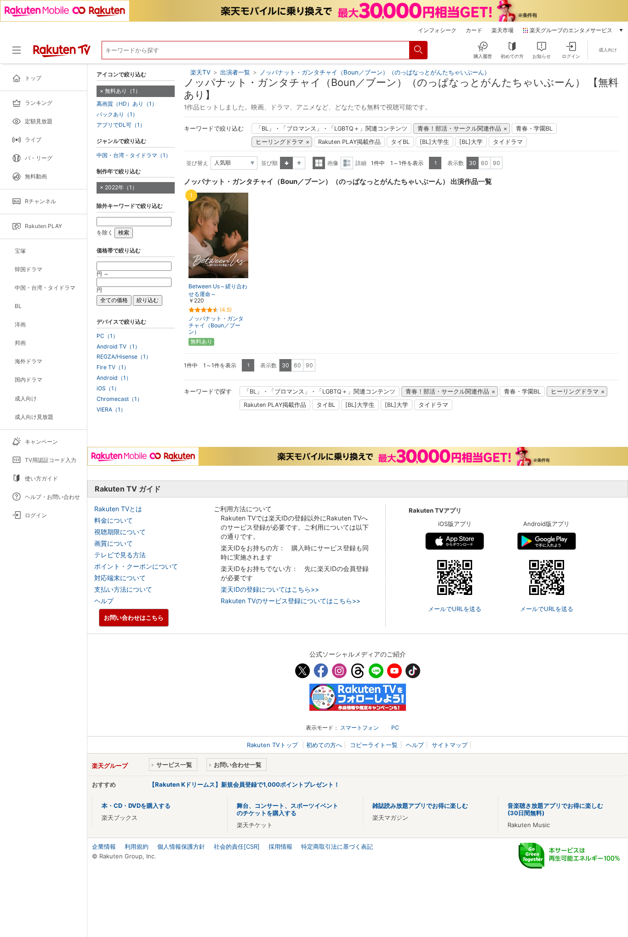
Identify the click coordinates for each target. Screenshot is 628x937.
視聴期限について (120, 532)
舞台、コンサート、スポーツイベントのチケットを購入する (287, 809)
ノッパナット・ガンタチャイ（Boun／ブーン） (216, 325)
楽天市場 (502, 30)
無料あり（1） (123, 90)
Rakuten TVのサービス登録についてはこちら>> (290, 601)
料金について (113, 520)
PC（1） (107, 336)
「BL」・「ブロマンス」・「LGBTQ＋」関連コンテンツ (331, 128)
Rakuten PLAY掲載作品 (349, 141)
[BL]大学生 (434, 141)
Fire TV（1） (113, 367)
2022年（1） (121, 187)
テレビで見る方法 (120, 555)
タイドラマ (508, 141)
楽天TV (200, 72)
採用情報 (280, 846)
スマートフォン (359, 727)
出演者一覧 (235, 72)
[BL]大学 (471, 141)
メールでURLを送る (454, 608)
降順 (299, 163)
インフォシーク (437, 30)
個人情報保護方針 (181, 846)
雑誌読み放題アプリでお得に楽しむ (420, 805)
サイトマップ (450, 744)
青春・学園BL (534, 128)
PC (395, 727)
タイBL (400, 141)
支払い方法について (123, 589)
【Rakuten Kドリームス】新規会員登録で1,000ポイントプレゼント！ (244, 784)
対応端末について (120, 578)
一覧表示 (319, 163)
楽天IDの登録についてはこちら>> (270, 589)
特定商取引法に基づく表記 (337, 846)
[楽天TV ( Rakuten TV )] (62, 53)
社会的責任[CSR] (237, 846)
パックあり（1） (117, 114)
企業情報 (104, 846)
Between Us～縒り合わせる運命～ (217, 290)
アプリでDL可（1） (121, 125)
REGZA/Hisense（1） (124, 357)
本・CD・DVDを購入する (136, 805)
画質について (113, 543)
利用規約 (136, 846)
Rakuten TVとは (118, 509)
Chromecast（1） (120, 399)
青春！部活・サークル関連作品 (459, 128)
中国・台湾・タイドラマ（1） (134, 155)
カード (474, 30)
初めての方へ (324, 744)
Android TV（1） (118, 346)
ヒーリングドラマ (279, 141)
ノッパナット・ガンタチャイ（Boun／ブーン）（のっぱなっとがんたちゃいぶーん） (375, 72)
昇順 (286, 163)
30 (472, 163)
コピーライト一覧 (374, 744)
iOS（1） (108, 388)
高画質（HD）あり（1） (127, 104)
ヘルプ (104, 601)
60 (484, 163)
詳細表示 (347, 163)
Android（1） (114, 378)
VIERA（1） (111, 409)
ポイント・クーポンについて (136, 566)
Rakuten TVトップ (273, 744)
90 (496, 163)
